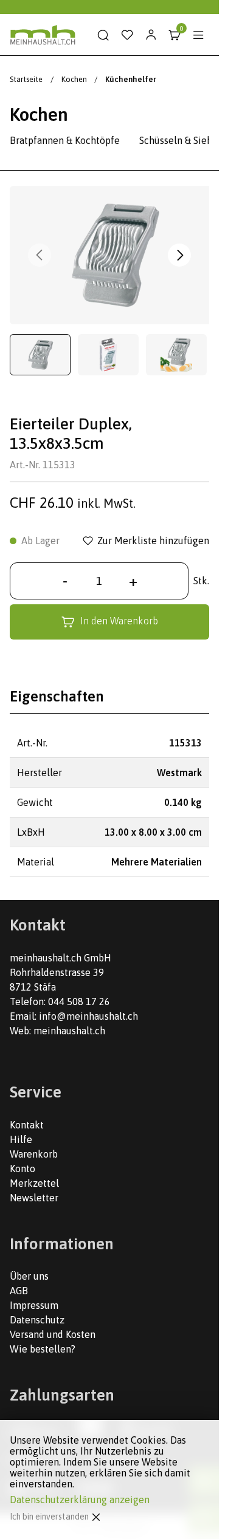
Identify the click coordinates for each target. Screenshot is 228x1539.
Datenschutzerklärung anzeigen (80, 1499)
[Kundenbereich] (151, 35)
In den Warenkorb (119, 620)
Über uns (29, 1276)
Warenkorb (34, 1153)
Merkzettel (34, 1183)
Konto (22, 1168)
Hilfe (21, 1139)
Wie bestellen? (42, 1348)
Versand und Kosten (52, 1334)
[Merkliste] (127, 35)
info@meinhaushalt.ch (88, 1016)
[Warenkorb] (174, 35)
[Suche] (103, 35)
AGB (19, 1290)
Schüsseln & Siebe (178, 140)
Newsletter (34, 1197)
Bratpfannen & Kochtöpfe (65, 140)
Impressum (34, 1305)
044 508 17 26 (79, 1001)
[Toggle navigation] (198, 35)
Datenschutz (37, 1319)
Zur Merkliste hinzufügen (153, 540)
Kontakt (27, 1124)
